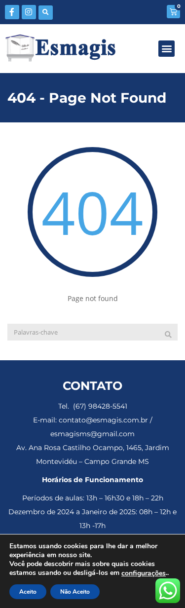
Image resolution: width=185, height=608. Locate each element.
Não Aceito (75, 592)
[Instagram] (29, 12)
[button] (45, 12)
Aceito (28, 592)
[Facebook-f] (12, 12)
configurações (143, 573)
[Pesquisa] (168, 334)
